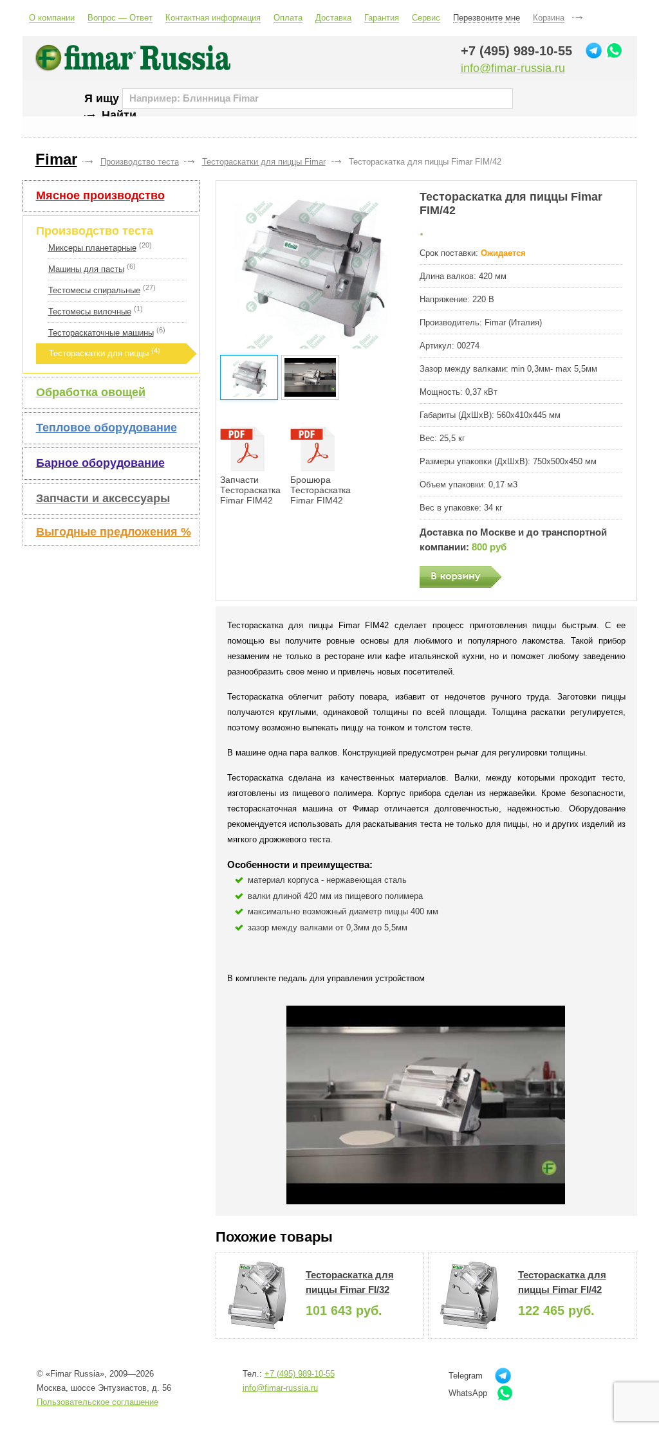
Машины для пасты (86, 269)
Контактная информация (213, 18)
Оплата (288, 18)
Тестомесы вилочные (89, 311)
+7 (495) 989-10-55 (516, 51)
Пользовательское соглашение (97, 1402)
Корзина (548, 18)
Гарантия (381, 18)
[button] (312, 269)
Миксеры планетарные (92, 248)
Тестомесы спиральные (94, 290)
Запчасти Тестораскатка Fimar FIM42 (250, 490)
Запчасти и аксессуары (103, 498)
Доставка (333, 18)
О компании (52, 18)
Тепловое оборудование (106, 427)
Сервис (426, 18)
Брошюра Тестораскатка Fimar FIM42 (320, 490)
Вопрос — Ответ (120, 18)
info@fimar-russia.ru (513, 68)
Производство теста (94, 230)
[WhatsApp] (614, 50)
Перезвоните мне (486, 18)
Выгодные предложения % (113, 531)
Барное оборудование (100, 463)
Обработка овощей (90, 392)
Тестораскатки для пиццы (99, 353)
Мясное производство (100, 195)
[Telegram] (593, 50)
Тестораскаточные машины (101, 333)
